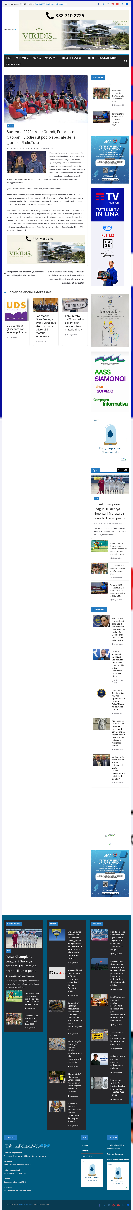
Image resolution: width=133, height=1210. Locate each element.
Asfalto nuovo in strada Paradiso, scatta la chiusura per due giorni (117, 1038)
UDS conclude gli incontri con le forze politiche (16, 329)
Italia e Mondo (13, 64)
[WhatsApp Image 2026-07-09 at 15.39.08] (110, 418)
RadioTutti (39, 148)
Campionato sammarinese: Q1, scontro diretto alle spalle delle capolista (25, 273)
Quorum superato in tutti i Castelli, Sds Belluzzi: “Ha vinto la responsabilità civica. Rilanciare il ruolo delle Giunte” (118, 663)
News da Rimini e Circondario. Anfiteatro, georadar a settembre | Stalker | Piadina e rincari (75, 980)
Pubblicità (85, 1151)
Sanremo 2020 (47, 148)
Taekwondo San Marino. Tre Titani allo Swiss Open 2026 (118, 569)
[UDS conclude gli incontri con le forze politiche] (16, 300)
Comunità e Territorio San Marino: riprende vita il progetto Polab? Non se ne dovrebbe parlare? (118, 700)
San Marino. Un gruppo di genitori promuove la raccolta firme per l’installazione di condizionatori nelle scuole (117, 1009)
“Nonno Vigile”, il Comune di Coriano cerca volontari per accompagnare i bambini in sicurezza (75, 1083)
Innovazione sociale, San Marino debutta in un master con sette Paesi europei (117, 1087)
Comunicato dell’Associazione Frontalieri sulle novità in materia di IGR (74, 322)
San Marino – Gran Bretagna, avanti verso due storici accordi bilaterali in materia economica (46, 326)
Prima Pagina (22, 58)
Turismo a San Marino (115, 1154)
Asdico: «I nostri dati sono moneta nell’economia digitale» (117, 1062)
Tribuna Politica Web (115, 523)
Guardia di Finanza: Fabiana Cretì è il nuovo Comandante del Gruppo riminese (75, 1112)
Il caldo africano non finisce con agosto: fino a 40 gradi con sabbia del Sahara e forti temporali (117, 940)
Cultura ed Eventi (107, 58)
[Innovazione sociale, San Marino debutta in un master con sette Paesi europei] (99, 1089)
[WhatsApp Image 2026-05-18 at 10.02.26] (110, 353)
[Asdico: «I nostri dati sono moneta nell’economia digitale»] (99, 1064)
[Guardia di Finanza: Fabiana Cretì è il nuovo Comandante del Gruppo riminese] (57, 1115)
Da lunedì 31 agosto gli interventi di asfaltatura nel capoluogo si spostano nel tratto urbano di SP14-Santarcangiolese (75, 1016)
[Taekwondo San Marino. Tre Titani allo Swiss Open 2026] (99, 572)
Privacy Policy (86, 1156)
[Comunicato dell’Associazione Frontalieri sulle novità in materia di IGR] (75, 300)
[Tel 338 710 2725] (74, 11)
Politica (37, 58)
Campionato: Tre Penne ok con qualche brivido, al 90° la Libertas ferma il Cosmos (118, 548)
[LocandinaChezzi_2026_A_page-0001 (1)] (110, 295)
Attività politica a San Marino (118, 1159)
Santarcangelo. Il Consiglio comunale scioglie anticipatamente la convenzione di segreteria (75, 1051)
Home (9, 58)
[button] (56, 58)
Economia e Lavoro (71, 58)
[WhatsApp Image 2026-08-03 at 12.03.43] (110, 138)
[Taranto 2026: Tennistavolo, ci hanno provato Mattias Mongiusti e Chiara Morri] (101, 93)
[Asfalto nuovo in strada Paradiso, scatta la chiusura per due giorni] (99, 1040)
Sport (91, 58)
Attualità (50, 58)
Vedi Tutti (122, 470)
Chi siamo (84, 1145)
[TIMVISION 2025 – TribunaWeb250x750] (107, 189)
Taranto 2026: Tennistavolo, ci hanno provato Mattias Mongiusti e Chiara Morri (118, 98)
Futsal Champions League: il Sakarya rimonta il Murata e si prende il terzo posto (109, 511)
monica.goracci (27, 148)
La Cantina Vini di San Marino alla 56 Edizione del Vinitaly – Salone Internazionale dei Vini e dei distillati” (118, 768)
